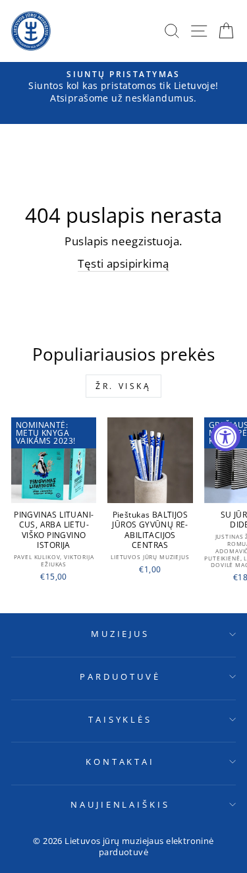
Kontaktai (120, 762)
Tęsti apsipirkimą (123, 263)
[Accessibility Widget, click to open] (225, 437)
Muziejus (120, 634)
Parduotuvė (120, 676)
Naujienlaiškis (120, 804)
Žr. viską (123, 386)
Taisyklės (120, 719)
